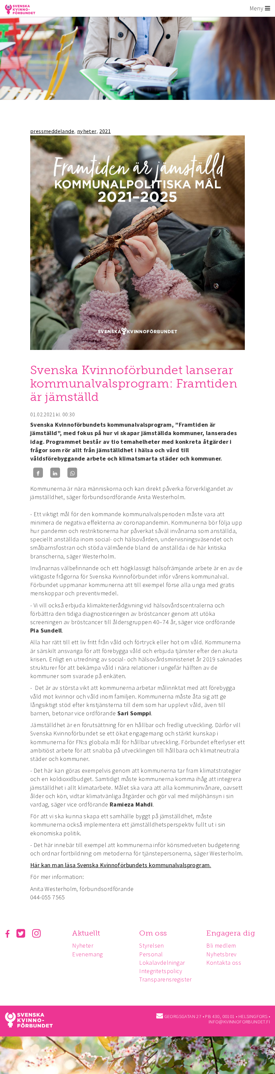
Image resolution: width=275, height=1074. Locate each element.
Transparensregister (165, 979)
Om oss (153, 933)
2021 (105, 131)
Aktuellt (86, 933)
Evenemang (87, 954)
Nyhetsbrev (221, 954)
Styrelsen (151, 945)
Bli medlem (221, 945)
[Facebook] (38, 473)
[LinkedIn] (55, 473)
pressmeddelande (52, 131)
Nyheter (82, 945)
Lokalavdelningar (162, 962)
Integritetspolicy (160, 971)
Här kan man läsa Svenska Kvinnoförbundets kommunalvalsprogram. (120, 865)
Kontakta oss (223, 962)
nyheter (87, 131)
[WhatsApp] (72, 473)
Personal (151, 954)
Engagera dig (230, 933)
